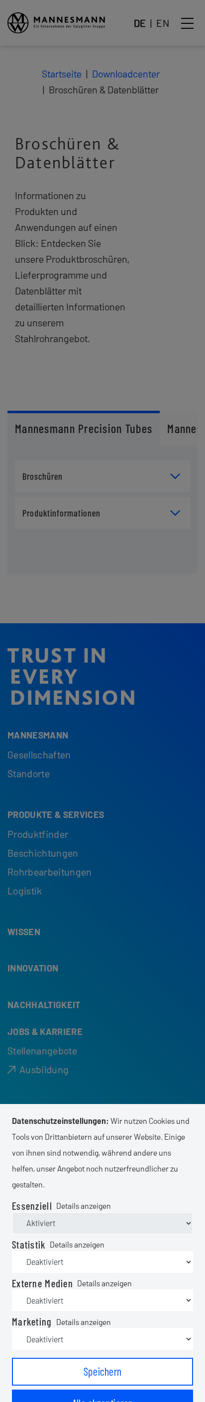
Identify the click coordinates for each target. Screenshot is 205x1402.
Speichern (103, 1371)
